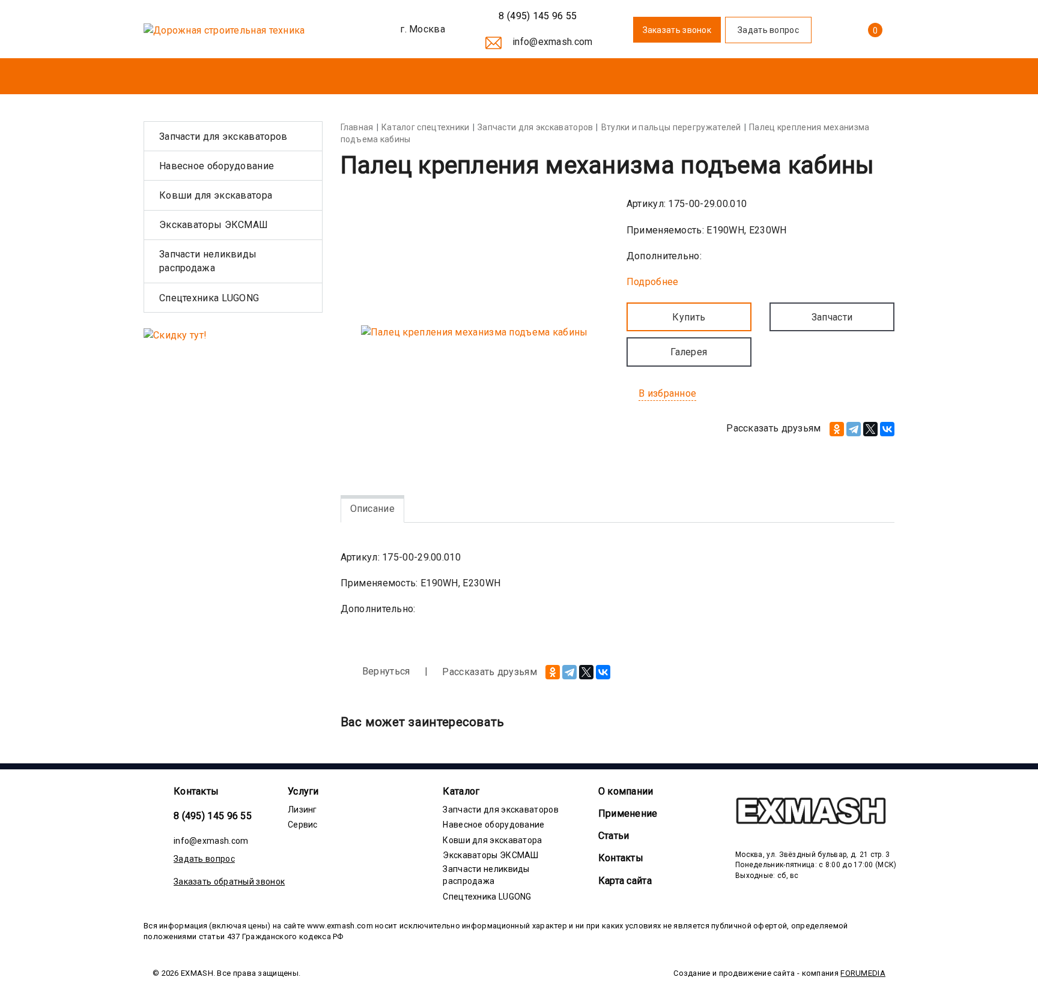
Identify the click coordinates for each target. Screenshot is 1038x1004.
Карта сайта (625, 880)
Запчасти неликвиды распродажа (207, 261)
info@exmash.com (211, 841)
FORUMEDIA (862, 973)
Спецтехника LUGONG (209, 298)
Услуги (303, 791)
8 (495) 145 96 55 (536, 16)
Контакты (196, 791)
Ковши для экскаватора (215, 195)
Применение (628, 813)
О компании (626, 791)
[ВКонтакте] (887, 429)
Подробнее (653, 281)
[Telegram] (853, 429)
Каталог (461, 791)
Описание (372, 508)
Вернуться (385, 671)
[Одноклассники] (837, 429)
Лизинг (302, 809)
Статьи (614, 835)
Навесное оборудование (216, 166)
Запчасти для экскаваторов (223, 136)
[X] (870, 429)
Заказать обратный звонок (229, 881)
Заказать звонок (677, 30)
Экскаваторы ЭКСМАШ (213, 224)
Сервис (303, 824)
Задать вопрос (204, 859)
